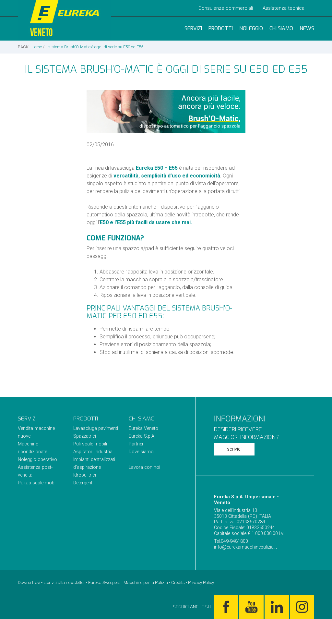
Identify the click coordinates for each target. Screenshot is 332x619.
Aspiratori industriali (93, 452)
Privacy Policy (201, 582)
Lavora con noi (144, 467)
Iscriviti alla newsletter (64, 582)
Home (36, 46)
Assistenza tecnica (283, 8)
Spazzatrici (84, 436)
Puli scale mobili (90, 444)
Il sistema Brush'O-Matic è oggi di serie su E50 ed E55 (94, 46)
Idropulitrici (84, 475)
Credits (178, 582)
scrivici (234, 449)
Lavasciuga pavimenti (95, 428)
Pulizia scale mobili (37, 483)
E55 (173, 168)
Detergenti (83, 483)
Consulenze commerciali (225, 8)
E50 (158, 168)
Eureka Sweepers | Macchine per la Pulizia (128, 582)
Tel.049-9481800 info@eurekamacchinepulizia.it (245, 544)
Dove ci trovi (29, 582)
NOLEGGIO (251, 28)
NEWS (307, 28)
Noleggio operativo (37, 459)
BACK (23, 46)
